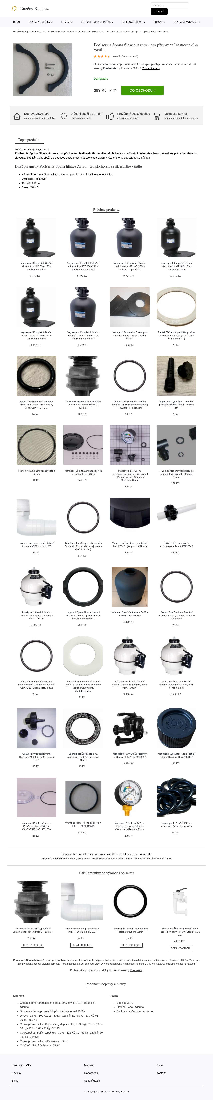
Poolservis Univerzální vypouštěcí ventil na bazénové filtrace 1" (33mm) (83, 404)
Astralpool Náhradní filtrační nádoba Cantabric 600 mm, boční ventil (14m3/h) (36, 615)
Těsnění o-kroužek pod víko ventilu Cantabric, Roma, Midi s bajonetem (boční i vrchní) (83, 546)
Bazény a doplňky (39, 22)
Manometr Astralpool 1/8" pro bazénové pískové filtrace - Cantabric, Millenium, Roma (129, 826)
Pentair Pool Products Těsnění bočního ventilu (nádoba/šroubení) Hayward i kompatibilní (130, 404)
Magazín (89, 1065)
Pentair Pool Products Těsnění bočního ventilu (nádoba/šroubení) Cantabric (176, 615)
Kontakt (160, 1073)
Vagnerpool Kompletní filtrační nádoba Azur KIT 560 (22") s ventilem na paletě (36, 335)
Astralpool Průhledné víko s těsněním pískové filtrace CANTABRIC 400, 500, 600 (36, 826)
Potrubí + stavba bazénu (96, 22)
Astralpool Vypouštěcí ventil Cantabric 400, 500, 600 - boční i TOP (36, 756)
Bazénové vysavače (186, 22)
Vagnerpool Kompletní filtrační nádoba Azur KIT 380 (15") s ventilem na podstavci (83, 266)
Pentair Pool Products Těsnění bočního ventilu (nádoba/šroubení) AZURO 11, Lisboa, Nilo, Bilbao (36, 684)
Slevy (15, 1080)
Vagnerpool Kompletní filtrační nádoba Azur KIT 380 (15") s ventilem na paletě (36, 266)
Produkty (24, 31)
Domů (16, 22)
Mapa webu (91, 1073)
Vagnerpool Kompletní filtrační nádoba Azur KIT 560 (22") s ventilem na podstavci (83, 335)
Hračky (158, 22)
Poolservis (109, 68)
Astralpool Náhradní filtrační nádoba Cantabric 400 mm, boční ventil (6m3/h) (129, 684)
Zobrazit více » (151, 68)
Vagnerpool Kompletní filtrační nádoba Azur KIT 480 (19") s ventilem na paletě (176, 266)
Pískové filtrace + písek (63, 31)
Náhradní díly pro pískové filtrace (90, 31)
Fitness (65, 22)
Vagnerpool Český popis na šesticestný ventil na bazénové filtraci (83, 756)
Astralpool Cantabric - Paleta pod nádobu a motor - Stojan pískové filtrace (129, 335)
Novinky (16, 1073)
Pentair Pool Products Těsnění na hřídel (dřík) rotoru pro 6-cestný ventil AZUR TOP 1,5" (36, 404)
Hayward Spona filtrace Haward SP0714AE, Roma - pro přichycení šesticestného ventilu (83, 615)
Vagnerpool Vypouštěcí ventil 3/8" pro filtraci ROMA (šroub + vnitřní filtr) (176, 404)
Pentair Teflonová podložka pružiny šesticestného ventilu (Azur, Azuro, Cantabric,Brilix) (176, 335)
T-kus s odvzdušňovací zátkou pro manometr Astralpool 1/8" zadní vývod (177, 474)
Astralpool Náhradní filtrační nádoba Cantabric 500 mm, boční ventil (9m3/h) (176, 684)
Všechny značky (21, 1065)
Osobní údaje (92, 1080)
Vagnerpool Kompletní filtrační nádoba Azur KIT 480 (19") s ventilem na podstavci (130, 266)
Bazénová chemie (132, 22)
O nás (159, 1065)
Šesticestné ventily (161, 858)
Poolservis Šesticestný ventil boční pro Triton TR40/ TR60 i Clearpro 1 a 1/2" (180, 931)
